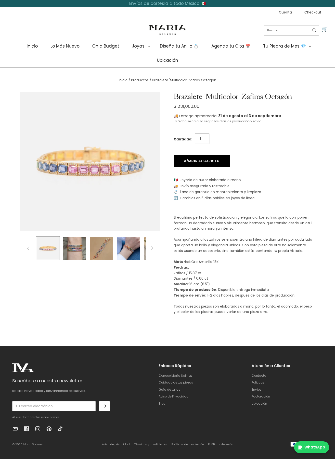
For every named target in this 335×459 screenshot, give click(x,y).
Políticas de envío (220, 444)
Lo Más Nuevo (65, 46)
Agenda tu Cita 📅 (230, 46)
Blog (162, 403)
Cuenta (285, 12)
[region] (167, 3)
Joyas (138, 46)
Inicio (32, 46)
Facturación (261, 396)
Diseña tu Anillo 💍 (179, 46)
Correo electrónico (15, 429)
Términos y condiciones (150, 444)
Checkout (312, 12)
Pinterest (49, 429)
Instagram (38, 429)
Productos (140, 80)
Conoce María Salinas (176, 375)
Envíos (256, 389)
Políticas (258, 382)
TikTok (60, 429)
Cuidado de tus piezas (176, 382)
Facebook (26, 429)
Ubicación (167, 60)
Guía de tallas (169, 389)
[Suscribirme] (104, 406)
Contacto (259, 375)
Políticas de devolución (187, 444)
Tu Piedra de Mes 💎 (284, 46)
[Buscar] (314, 30)
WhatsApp (314, 447)
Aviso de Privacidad (174, 396)
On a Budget (105, 46)
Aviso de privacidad (116, 444)
